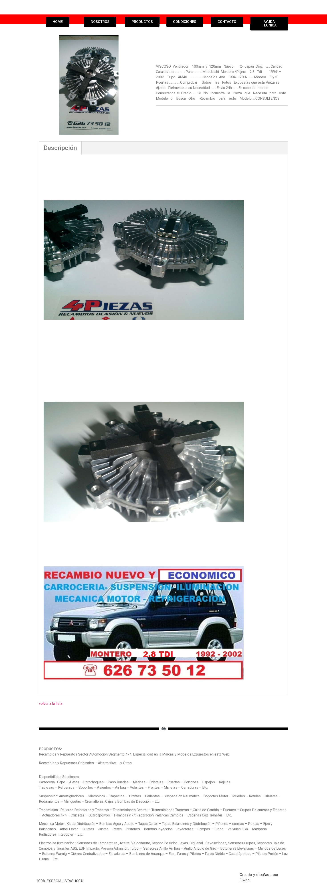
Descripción (60, 148)
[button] (57, 22)
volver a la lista (50, 703)
